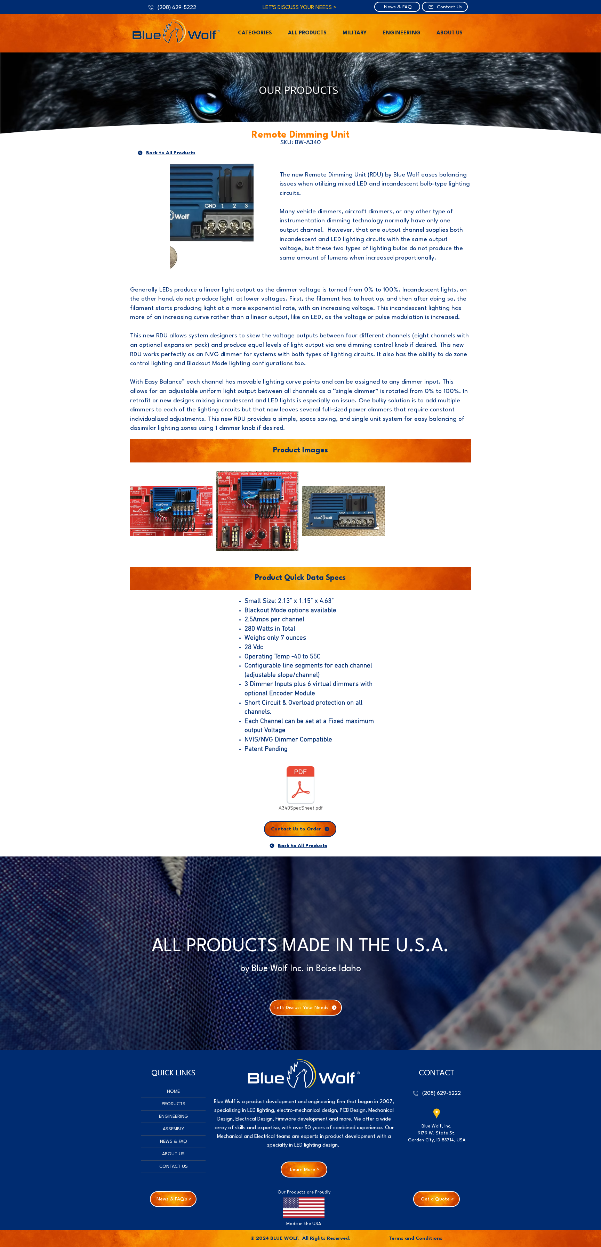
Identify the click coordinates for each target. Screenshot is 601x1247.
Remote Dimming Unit (335, 175)
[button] (255, 33)
